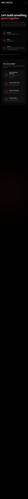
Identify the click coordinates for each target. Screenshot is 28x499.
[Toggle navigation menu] (25, 2)
